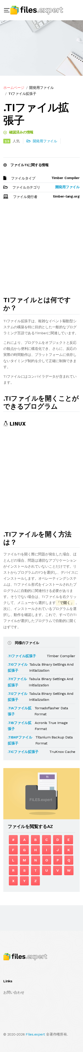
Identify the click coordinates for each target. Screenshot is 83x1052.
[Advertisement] (41, 250)
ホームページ (13, 88)
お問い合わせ (13, 992)
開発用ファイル (41, 88)
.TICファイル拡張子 (23, 752)
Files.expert (35, 1034)
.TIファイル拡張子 (22, 656)
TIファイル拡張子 (22, 94)
